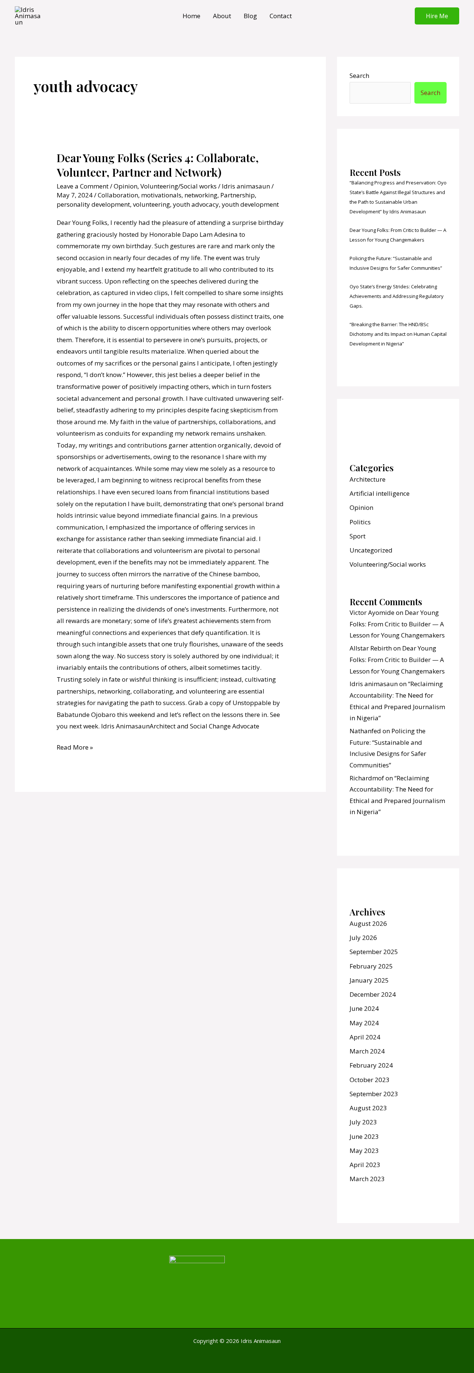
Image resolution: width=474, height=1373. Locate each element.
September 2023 (374, 1093)
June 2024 (364, 1008)
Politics (360, 522)
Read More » (75, 746)
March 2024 (367, 1051)
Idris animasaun (374, 683)
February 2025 (371, 966)
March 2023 (367, 1178)
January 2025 (369, 980)
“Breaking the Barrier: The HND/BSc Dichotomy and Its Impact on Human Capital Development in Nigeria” (398, 334)
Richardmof (367, 778)
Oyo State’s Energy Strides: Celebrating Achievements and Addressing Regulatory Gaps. (397, 296)
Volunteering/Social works (178, 186)
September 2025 (374, 951)
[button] (437, 15)
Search (359, 75)
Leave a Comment (83, 186)
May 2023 (364, 1150)
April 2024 (365, 1037)
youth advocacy (196, 204)
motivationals (161, 195)
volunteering (151, 204)
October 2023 (370, 1079)
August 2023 (368, 1108)
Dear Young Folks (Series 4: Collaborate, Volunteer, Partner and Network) (158, 165)
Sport (357, 536)
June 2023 (364, 1136)
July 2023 (363, 1122)
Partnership (237, 195)
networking (200, 195)
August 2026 (368, 923)
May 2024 (364, 1023)
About (222, 16)
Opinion (125, 186)
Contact (281, 16)
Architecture (367, 479)
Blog (250, 16)
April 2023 (365, 1164)
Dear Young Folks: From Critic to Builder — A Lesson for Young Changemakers (397, 623)
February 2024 (371, 1065)
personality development (93, 204)
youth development (250, 204)
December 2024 (373, 994)
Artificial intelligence (380, 493)
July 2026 (363, 937)
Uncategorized (371, 550)
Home (191, 16)
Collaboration (118, 195)
